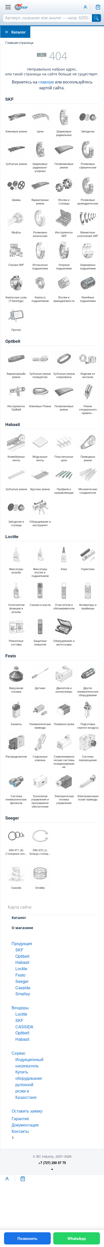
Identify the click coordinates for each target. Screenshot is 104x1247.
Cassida (22, 987)
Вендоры (20, 1008)
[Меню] (8, 7)
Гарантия (20, 1118)
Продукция (22, 943)
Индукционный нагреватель (29, 1062)
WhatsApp (76, 1238)
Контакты (20, 1131)
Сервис (19, 1053)
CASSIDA (24, 1027)
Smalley (22, 994)
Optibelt (12, 341)
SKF (9, 99)
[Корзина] (97, 7)
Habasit (12, 424)
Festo (10, 656)
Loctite (11, 536)
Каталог (18, 32)
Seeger (12, 818)
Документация (25, 1125)
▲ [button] (52, 1169)
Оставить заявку (27, 1111)
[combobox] (47, 18)
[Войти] (85, 7)
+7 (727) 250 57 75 (52, 1162)
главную (46, 82)
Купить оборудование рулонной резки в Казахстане (28, 1084)
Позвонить (27, 1238)
